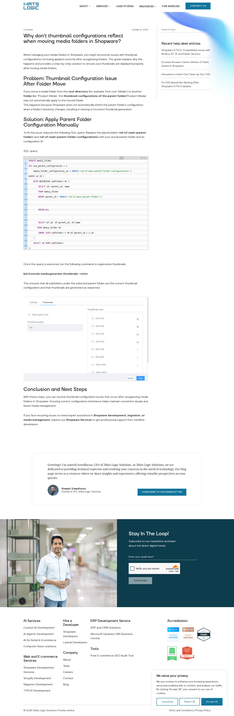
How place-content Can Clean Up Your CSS (186, 74)
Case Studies (125, 6)
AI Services (31, 621)
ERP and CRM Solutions (105, 627)
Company (70, 653)
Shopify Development (37, 678)
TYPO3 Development (36, 690)
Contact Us (198, 6)
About (83, 6)
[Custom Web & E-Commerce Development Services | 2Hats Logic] (31, 6)
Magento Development (38, 684)
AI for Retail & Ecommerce (39, 640)
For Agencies (171, 6)
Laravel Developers (75, 642)
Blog (66, 684)
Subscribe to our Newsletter (162, 492)
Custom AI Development (39, 627)
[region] (189, 689)
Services (102, 6)
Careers (68, 672)
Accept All (212, 701)
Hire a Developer (71, 623)
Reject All (189, 701)
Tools (94, 649)
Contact (68, 678)
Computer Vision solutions (39, 646)
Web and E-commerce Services (40, 658)
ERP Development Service (110, 621)
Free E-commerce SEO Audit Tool (111, 655)
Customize (167, 701)
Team (66, 666)
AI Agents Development (38, 634)
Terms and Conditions (181, 710)
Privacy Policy (203, 710)
